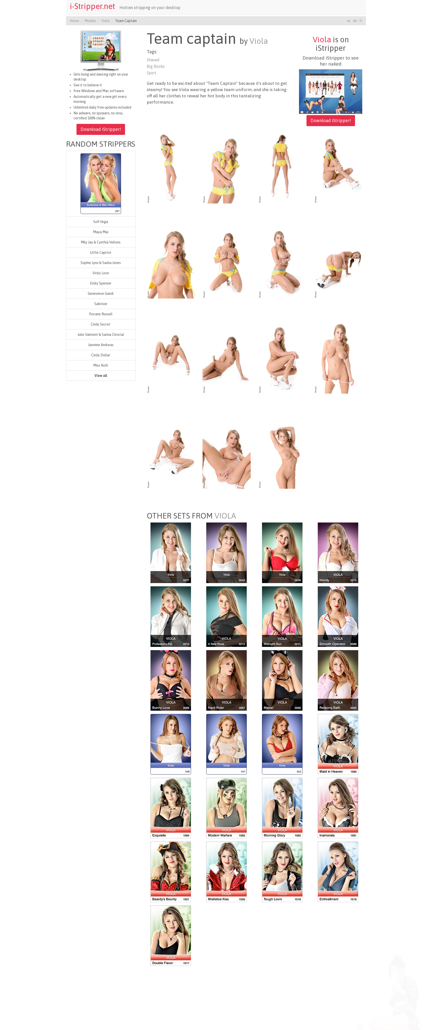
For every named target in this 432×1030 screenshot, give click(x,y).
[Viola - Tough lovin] (282, 871)
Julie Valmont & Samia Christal (101, 335)
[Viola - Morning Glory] (282, 808)
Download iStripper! (100, 129)
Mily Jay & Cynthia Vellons (100, 242)
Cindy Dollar (100, 355)
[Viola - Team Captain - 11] (282, 357)
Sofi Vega (100, 222)
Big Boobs (156, 66)
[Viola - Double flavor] (170, 935)
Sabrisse (100, 304)
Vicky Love (100, 273)
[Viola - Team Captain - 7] (282, 262)
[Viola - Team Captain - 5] (171, 262)
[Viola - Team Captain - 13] (171, 452)
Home (74, 21)
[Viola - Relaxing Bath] (338, 680)
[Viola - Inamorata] (338, 808)
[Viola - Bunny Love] (170, 680)
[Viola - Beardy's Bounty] (170, 871)
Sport (151, 73)
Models (90, 21)
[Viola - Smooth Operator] (338, 616)
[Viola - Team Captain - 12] (338, 357)
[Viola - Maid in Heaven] (338, 744)
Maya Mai (100, 232)
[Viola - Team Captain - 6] (226, 262)
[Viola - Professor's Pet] (170, 616)
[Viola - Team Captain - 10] (226, 357)
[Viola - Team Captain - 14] (226, 452)
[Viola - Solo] (170, 552)
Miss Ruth (100, 365)
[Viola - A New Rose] (226, 616)
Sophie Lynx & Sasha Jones (100, 263)
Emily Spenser (101, 283)
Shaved (153, 60)
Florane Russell (100, 314)
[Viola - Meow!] (282, 680)
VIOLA (225, 515)
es (348, 21)
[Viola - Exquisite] (170, 808)
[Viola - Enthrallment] (338, 871)
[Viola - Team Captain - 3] (282, 167)
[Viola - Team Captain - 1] (171, 167)
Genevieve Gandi (101, 294)
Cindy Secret (100, 324)
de (355, 21)
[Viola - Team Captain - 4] (338, 167)
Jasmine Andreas (101, 345)
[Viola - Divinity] (338, 552)
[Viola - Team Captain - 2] (226, 167)
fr (361, 21)
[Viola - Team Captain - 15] (282, 452)
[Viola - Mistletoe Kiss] (226, 871)
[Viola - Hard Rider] (226, 680)
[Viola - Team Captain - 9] (171, 357)
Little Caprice (100, 252)
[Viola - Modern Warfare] (226, 808)
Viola (106, 21)
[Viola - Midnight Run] (282, 616)
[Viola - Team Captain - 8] (338, 262)
